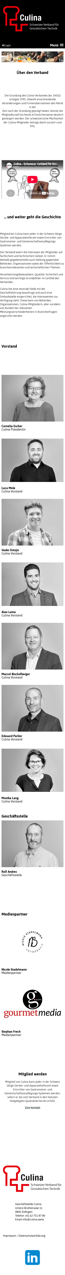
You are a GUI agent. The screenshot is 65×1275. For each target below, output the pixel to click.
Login (8, 45)
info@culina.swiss (33, 1219)
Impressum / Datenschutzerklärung (24, 1235)
